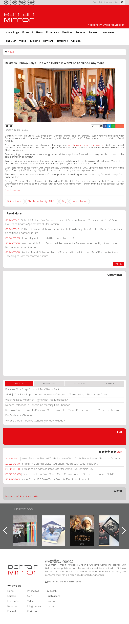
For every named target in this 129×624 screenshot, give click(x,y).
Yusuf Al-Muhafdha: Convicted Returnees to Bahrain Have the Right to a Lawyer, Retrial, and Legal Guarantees (62, 245)
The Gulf (11, 41)
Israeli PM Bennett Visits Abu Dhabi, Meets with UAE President (51, 464)
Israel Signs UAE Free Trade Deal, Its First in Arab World (47, 479)
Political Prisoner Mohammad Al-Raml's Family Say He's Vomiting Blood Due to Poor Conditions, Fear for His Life (63, 231)
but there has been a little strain (86, 145)
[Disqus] (64, 328)
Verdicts (67, 32)
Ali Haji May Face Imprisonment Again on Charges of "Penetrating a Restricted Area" (56, 394)
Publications (22, 509)
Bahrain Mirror (19, 17)
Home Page (12, 32)
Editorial (27, 32)
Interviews (108, 32)
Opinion (76, 41)
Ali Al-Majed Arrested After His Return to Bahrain (43, 238)
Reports (80, 32)
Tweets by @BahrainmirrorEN (21, 496)
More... (118, 264)
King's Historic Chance (18, 415)
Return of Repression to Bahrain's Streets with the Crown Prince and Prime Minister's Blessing (62, 410)
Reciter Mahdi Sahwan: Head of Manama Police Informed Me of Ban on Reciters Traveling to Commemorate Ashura (61, 254)
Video (22, 41)
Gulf (119, 451)
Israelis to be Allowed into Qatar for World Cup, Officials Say (49, 469)
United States (14, 201)
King (64, 201)
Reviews (48, 41)
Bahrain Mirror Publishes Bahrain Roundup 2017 (25, 525)
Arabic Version (13, 190)
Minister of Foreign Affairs (42, 201)
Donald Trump (79, 201)
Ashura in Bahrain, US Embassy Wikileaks (54, 525)
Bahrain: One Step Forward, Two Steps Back (32, 389)
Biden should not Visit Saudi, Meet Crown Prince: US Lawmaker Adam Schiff (59, 474)
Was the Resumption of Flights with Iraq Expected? (36, 400)
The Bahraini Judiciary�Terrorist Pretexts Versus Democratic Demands (111, 527)
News (39, 32)
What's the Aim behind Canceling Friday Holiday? (35, 420)
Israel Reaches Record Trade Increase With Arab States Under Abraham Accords (63, 458)
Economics (52, 32)
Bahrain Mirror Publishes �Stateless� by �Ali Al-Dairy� (82, 525)
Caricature (33, 611)
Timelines (62, 41)
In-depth (35, 41)
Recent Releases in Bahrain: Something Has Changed (37, 405)
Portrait (93, 32)
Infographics (34, 606)
